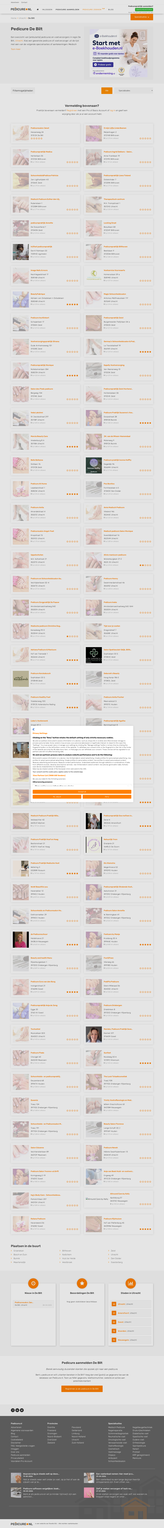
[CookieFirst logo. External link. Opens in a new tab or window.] (34, 729)
